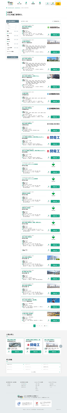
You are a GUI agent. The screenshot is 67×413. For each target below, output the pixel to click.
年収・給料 (37, 385)
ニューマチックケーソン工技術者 (30, 164)
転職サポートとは (53, 385)
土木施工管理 (25, 93)
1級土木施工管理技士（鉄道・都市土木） (31, 222)
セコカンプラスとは (52, 382)
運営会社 (24, 409)
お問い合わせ (28, 409)
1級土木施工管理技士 (27, 26)
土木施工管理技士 (26, 41)
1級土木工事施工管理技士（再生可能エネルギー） (34, 150)
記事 (40, 3)
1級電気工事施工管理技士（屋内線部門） (35, 339)
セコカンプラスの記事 (39, 382)
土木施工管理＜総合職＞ (28, 313)
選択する (15, 31)
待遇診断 (33, 3)
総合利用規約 (33, 409)
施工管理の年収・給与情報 (11, 382)
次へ (45, 325)
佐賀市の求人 (9, 364)
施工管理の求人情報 (24, 382)
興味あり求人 (53, 4)
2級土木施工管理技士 (49, 339)
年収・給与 (19, 3)
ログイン (47, 4)
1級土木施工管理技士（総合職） (29, 299)
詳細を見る (55, 34)
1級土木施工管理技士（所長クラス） (30, 76)
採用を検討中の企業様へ (40, 409)
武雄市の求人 (45, 366)
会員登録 (58, 4)
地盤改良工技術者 (26, 193)
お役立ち (37, 390)
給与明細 (8, 385)
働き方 (37, 388)
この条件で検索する (13, 57)
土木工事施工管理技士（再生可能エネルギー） (33, 137)
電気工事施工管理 (11, 339)
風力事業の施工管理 (26, 271)
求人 (26, 3)
